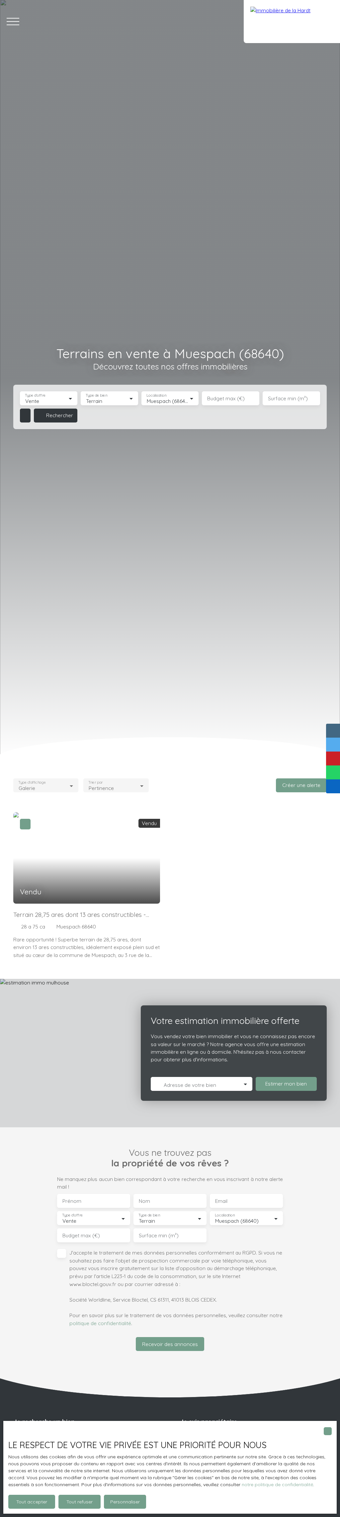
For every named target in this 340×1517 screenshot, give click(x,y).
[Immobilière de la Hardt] (292, 21)
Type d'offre (35, 395)
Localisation (156, 395)
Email (221, 1201)
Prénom (71, 1201)
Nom (144, 1201)
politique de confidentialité (100, 1323)
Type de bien (96, 395)
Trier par (96, 782)
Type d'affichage (32, 782)
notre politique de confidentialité (277, 1485)
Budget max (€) (226, 398)
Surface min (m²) (288, 398)
